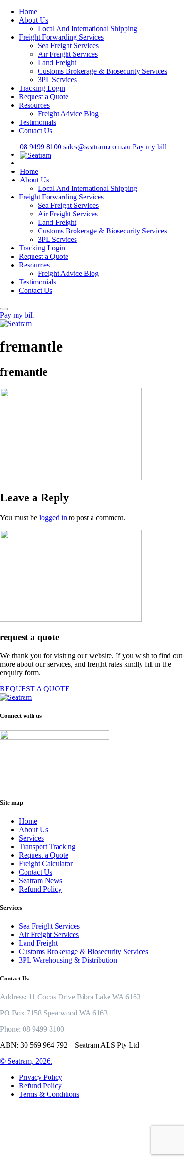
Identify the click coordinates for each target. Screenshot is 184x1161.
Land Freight (57, 63)
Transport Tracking (47, 847)
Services (31, 838)
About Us (33, 20)
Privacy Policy (40, 1077)
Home (28, 12)
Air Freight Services (68, 54)
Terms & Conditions (49, 1094)
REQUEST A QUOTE (35, 689)
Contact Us (35, 131)
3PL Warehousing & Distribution (68, 960)
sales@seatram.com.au (97, 147)
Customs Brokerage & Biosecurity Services (102, 71)
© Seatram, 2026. (26, 1061)
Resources (34, 105)
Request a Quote (43, 97)
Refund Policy (40, 889)
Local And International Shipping (87, 29)
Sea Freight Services (68, 46)
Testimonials (37, 122)
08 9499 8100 (40, 147)
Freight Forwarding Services (61, 37)
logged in (53, 518)
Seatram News (40, 881)
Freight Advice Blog (68, 114)
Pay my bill (150, 147)
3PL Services (57, 80)
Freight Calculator (46, 864)
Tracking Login (42, 88)
